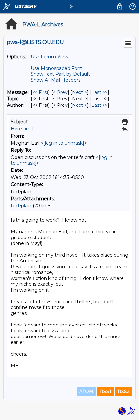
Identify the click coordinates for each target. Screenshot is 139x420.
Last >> (99, 92)
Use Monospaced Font (56, 68)
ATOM (86, 391)
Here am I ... (24, 129)
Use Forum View (49, 57)
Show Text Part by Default (60, 74)
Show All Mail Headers (55, 80)
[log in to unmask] (63, 143)
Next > (79, 92)
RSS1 (105, 391)
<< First (40, 92)
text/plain (21, 206)
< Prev (60, 92)
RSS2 (124, 391)
